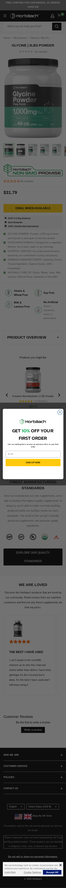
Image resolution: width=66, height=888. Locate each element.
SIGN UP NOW (33, 462)
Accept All (52, 872)
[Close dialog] (60, 412)
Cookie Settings (32, 872)
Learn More (10, 872)
